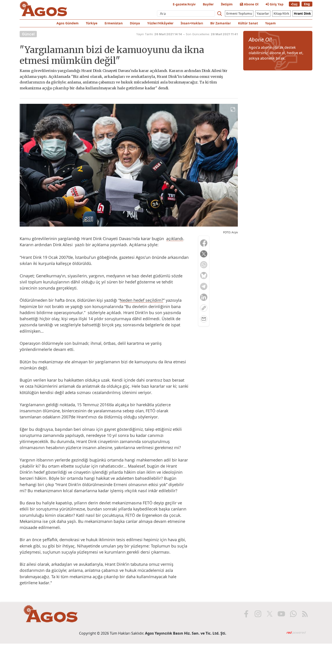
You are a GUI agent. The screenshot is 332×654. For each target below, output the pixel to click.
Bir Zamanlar (220, 23)
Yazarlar (263, 13)
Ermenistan (114, 23)
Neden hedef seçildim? (141, 300)
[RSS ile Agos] (305, 614)
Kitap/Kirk (281, 13)
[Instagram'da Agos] (258, 614)
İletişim (227, 4)
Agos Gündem (67, 23)
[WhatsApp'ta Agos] (293, 614)
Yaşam (270, 23)
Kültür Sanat (248, 23)
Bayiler (208, 4)
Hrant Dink (302, 13)
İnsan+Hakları (192, 23)
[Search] (219, 13)
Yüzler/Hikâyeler (160, 23)
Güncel (28, 34)
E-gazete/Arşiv (184, 4)
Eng (307, 4)
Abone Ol (250, 4)
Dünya (135, 23)
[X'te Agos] (269, 614)
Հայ (294, 4)
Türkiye (91, 23)
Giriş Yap (276, 4)
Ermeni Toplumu (239, 13)
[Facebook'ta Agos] (246, 614)
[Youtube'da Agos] (281, 614)
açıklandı (174, 238)
